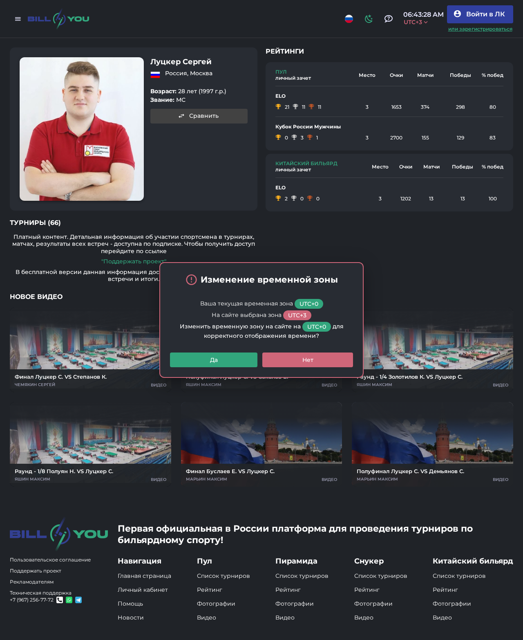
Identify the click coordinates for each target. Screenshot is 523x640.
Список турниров (223, 575)
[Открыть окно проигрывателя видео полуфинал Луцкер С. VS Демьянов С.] (432, 444)
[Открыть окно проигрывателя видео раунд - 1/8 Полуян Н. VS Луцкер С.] (90, 444)
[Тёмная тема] (369, 19)
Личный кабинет (143, 589)
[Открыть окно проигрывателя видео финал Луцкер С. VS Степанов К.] (90, 350)
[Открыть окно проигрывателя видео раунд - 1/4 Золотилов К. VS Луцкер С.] (432, 350)
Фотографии (216, 603)
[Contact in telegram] (69, 600)
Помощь (130, 603)
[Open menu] (18, 19)
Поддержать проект (35, 571)
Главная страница (144, 575)
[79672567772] (59, 600)
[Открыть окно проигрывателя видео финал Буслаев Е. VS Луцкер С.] (261, 444)
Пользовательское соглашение (50, 560)
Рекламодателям (32, 582)
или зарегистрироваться (480, 29)
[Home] (58, 19)
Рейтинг (209, 589)
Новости (131, 617)
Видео (206, 617)
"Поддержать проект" (133, 261)
